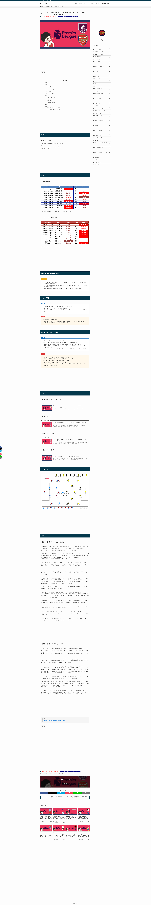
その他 (96, 164)
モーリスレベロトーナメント (100, 152)
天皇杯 (96, 83)
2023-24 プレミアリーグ (67, 16)
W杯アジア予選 (98, 88)
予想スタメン (48, 104)
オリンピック (97, 150)
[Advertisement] (65, 59)
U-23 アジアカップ (98, 147)
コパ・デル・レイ (98, 132)
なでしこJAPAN (98, 61)
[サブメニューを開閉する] (109, 49)
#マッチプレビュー (61, 773)
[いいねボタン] (42, 72)
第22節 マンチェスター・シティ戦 (53, 97)
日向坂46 (96, 159)
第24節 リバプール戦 (50, 100)
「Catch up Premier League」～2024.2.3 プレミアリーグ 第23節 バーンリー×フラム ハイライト (70, 423)
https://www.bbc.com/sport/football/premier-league (54, 720)
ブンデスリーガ (98, 100)
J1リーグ (97, 56)
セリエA (97, 103)
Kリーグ (96, 118)
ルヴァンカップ (98, 86)
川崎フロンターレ (98, 51)
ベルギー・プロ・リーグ (99, 110)
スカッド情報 (48, 91)
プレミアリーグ (61, 16)
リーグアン (97, 105)
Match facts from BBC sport (50, 93)
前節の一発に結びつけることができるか (54, 107)
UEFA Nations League (99, 93)
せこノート (43, 3)
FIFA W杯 (97, 73)
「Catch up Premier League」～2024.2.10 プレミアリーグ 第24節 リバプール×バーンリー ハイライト (70, 440)
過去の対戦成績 (49, 86)
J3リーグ (96, 125)
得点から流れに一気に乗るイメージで (54, 109)
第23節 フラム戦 (50, 99)
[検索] (110, 0)
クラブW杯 (97, 71)
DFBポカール (97, 135)
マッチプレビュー (55, 16)
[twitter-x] (108, 0)
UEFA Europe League (99, 66)
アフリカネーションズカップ (100, 142)
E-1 (95, 145)
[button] (44, 793)
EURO (96, 76)
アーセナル (43, 16)
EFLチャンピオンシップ (99, 130)
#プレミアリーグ (44, 773)
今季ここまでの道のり (51, 102)
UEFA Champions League (100, 64)
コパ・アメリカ (98, 137)
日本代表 (97, 59)
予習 (46, 95)
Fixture (46, 82)
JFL (95, 127)
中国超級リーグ (98, 115)
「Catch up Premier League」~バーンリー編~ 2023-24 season (66, 456)
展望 (46, 106)
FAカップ (97, 78)
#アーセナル (50, 773)
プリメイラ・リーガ (99, 108)
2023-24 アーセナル (48, 16)
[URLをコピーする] (86, 793)
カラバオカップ (98, 81)
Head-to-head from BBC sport (51, 89)
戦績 (46, 84)
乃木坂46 (96, 157)
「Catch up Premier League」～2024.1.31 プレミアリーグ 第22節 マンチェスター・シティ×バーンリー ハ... (70, 406)
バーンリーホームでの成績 (52, 87)
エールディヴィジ (98, 113)
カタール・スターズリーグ (100, 120)
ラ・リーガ (97, 98)
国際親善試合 (97, 154)
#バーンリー (55, 773)
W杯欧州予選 (97, 91)
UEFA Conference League (100, 68)
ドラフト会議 (97, 162)
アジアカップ (97, 140)
